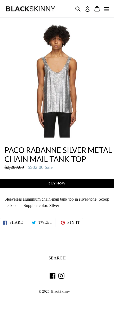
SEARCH (57, 258)
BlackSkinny (60, 291)
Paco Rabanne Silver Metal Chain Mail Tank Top (58, 154)
